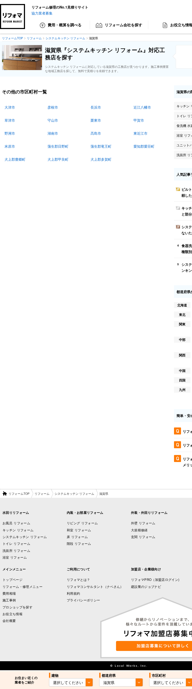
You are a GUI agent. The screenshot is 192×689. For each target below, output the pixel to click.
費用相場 (9, 593)
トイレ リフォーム (16, 543)
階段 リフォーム (79, 543)
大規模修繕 (139, 530)
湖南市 (53, 133)
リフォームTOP (19, 493)
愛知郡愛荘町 (144, 146)
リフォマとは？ (78, 579)
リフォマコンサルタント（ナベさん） (95, 586)
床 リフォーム (77, 536)
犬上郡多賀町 (101, 159)
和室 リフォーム (79, 530)
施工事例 (9, 600)
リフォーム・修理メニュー (22, 586)
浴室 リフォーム (14, 557)
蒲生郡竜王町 (101, 146)
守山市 (53, 120)
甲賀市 (139, 120)
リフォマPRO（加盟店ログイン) (155, 579)
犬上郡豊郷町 (15, 159)
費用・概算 (65, 25)
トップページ (12, 579)
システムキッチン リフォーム (74, 493)
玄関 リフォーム (143, 536)
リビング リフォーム (82, 523)
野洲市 (9, 133)
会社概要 (9, 620)
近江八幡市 (142, 107)
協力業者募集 (42, 13)
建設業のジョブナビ (146, 586)
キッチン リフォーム (18, 530)
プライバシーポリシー (83, 600)
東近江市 (141, 133)
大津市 (9, 107)
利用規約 (73, 593)
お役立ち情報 (12, 613)
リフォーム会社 (123, 25)
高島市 (95, 133)
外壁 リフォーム (143, 523)
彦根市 (53, 107)
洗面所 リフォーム (16, 550)
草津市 (9, 120)
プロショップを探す (17, 607)
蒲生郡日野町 (58, 146)
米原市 (9, 146)
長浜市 (95, 107)
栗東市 (95, 120)
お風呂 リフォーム (16, 523)
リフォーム (42, 493)
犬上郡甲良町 (58, 159)
